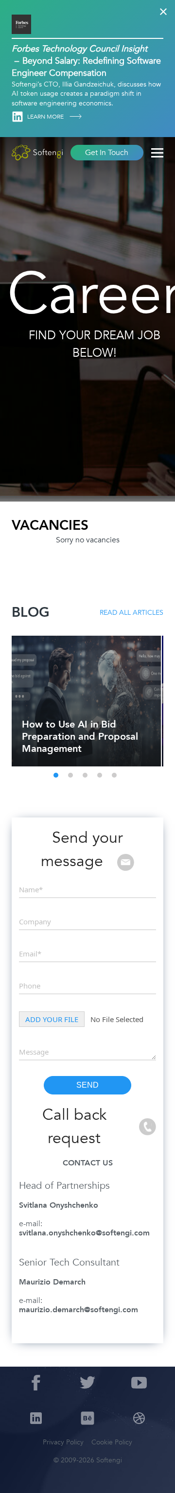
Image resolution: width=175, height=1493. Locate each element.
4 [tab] (99, 775)
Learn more (46, 117)
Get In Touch (106, 152)
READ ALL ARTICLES (131, 612)
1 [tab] (55, 775)
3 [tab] (85, 775)
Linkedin (17, 116)
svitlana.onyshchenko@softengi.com (84, 1233)
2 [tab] (70, 775)
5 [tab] (114, 775)
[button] (19, 1473)
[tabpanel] (85, 701)
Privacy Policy (63, 1442)
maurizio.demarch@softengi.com (78, 1309)
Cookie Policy (111, 1442)
